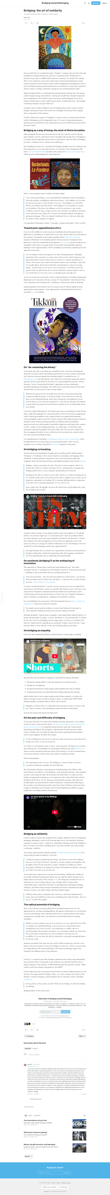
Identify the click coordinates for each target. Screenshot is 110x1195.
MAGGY (30, 1064)
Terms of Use (63, 1015)
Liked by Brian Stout (34, 1066)
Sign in (104, 3)
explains (83, 461)
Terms (58, 1183)
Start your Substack (50, 1187)
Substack (46, 1191)
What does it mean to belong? (35, 1132)
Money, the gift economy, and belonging (39, 1144)
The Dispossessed (58, 724)
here (33, 292)
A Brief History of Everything (44, 582)
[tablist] (31, 1048)
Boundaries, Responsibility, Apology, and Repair (38, 1123)
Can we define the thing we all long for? (35, 1135)
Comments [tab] (28, 1048)
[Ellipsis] (85, 1064)
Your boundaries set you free (35, 1120)
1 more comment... (29, 1107)
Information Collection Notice (54, 1017)
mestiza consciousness (74, 151)
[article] (55, 1124)
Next (80, 1036)
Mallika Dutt (79, 748)
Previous (30, 1036)
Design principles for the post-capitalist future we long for (41, 1147)
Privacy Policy (68, 1017)
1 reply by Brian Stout (35, 1099)
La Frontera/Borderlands (37, 151)
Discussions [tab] (37, 1115)
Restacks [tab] (35, 1048)
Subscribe (96, 3)
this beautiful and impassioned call (69, 852)
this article (55, 444)
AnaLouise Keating (71, 237)
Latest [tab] (30, 1115)
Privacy (53, 1183)
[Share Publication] (89, 3)
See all (27, 1156)
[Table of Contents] (2, 597)
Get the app (63, 1187)
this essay (64, 242)
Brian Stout (27, 17)
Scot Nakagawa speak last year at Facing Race (62, 439)
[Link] (21, 130)
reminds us (28, 979)
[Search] (85, 3)
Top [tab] (26, 1115)
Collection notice (66, 1183)
